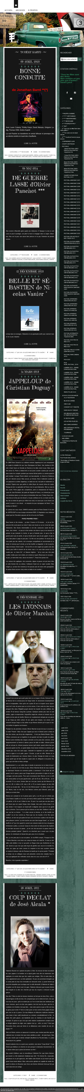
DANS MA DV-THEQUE (71, 410)
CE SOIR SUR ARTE (66, 555)
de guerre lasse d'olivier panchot (20, 258)
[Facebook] (67, 92)
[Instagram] (75, 92)
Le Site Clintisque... (66, 455)
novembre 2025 (66, 751)
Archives (20, 10)
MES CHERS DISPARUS (71, 424)
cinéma (36, 155)
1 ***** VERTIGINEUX (68, 116)
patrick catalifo (42, 876)
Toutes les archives (67, 755)
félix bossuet (43, 358)
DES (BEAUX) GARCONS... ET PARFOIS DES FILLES (71, 414)
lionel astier (51, 874)
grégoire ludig (27, 156)
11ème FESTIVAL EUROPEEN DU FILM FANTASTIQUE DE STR (71, 157)
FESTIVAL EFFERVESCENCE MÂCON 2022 (70, 329)
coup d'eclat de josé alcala (17, 1078)
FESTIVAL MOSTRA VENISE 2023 (71, 345)
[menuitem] (8, 10)
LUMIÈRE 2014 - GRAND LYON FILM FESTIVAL (71, 388)
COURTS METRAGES (68, 144)
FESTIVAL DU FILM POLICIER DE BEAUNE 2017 (71, 281)
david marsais (16, 156)
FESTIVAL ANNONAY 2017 (72, 211)
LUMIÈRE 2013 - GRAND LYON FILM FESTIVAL (71, 383)
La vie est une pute (67, 436)
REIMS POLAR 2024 (70, 392)
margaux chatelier (31, 359)
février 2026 (65, 743)
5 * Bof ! (24, 1075)
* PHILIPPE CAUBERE (68, 113)
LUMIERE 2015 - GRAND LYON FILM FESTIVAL (71, 368)
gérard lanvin (41, 874)
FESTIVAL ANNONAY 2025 (72, 233)
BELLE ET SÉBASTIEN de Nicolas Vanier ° (30, 287)
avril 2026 (64, 738)
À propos (33, 10)
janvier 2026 (65, 746)
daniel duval (11, 876)
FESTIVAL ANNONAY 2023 (72, 227)
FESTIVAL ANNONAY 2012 (72, 196)
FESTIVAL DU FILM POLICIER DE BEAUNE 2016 (71, 276)
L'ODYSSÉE (64, 591)
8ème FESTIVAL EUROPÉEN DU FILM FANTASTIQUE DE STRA (71, 163)
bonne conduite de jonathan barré (21, 155)
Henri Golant (64, 495)
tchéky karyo (20, 876)
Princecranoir (64, 646)
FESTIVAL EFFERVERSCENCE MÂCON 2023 (71, 304)
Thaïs (62, 691)
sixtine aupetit (46, 156)
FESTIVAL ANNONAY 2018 (72, 214)
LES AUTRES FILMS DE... (71, 421)
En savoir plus (10, 1090)
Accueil (9, 10)
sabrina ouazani (16, 259)
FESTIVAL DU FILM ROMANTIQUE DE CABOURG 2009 (71, 294)
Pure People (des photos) (68, 457)
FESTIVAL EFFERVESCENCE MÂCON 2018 (70, 324)
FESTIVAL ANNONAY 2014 (72, 202)
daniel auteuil (46, 584)
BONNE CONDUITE (30, 74)
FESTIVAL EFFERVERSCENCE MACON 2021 (71, 299)
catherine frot (33, 1078)
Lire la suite (30, 143)
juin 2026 (64, 733)
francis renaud (31, 876)
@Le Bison (63, 712)
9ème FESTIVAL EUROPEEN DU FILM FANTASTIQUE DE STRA (71, 170)
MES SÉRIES (65, 438)
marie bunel (34, 585)
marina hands (14, 585)
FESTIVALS (65, 146)
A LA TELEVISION (69, 397)
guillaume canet (35, 584)
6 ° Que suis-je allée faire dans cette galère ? (30, 352)
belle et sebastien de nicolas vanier (20, 358)
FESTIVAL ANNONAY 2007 (72, 180)
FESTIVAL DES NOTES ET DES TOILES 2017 (71, 237)
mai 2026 (64, 736)
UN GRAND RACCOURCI (68, 536)
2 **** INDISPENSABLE (69, 118)
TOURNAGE (67, 432)
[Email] (16, 4)
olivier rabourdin (29, 259)
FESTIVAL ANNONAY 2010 (72, 189)
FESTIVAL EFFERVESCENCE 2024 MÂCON (70, 314)
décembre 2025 (66, 749)
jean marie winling (42, 259)
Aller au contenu (7, 2)
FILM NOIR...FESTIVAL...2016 (71, 363)
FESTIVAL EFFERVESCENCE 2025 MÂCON (70, 319)
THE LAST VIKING (66, 582)
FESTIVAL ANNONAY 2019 (72, 218)
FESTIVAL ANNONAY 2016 (72, 208)
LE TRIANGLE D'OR (67, 564)
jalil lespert (37, 258)
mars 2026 (64, 741)
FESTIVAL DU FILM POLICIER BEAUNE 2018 (71, 257)
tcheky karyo (46, 258)
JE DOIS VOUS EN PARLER (70, 395)
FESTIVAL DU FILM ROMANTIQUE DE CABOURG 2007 (71, 287)
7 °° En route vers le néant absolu (69, 133)
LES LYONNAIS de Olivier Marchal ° (30, 613)
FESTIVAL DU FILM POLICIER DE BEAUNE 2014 (71, 267)
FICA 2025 (67, 359)
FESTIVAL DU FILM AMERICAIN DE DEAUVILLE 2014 (72, 242)
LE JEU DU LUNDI (69, 418)
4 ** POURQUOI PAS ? (69, 123)
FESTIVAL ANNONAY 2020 (72, 221)
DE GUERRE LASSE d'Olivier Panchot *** (30, 184)
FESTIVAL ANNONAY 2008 (72, 183)
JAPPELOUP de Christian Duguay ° (30, 384)
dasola (62, 617)
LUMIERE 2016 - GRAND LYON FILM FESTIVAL (71, 373)
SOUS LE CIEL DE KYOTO (68, 599)
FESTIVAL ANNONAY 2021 (72, 224)
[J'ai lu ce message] (82, 1089)
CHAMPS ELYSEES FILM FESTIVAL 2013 (71, 176)
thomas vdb (36, 156)
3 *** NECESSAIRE (23, 152)
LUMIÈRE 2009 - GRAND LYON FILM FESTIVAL (71, 378)
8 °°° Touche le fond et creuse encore (70, 138)
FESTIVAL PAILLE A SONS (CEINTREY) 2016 (71, 350)
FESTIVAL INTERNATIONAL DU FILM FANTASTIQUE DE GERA (71, 335)
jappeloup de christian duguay (18, 584)
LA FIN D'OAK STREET (68, 528)
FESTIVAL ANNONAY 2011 (72, 193)
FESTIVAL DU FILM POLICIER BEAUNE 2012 (71, 247)
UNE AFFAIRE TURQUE (68, 545)
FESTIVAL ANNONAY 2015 (72, 205)
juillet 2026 (64, 730)
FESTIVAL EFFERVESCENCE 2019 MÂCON (70, 309)
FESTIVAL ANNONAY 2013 (72, 199)
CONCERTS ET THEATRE (71, 407)
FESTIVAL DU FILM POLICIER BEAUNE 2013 (71, 252)
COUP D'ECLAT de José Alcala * (30, 900)
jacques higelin (44, 585)
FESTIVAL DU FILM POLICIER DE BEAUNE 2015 (71, 271)
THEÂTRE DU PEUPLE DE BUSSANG (68, 441)
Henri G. (62, 627)
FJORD (62, 519)
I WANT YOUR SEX (66, 574)
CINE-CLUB (67, 404)
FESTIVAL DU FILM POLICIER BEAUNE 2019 (71, 262)
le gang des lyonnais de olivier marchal (22, 874)
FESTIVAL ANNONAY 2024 (72, 230)
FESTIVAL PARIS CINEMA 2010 (71, 355)
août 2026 (64, 728)
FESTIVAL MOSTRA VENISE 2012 (71, 340)
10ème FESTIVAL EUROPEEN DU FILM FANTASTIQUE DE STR (71, 150)
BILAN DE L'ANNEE (69, 401)
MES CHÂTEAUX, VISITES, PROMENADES (71, 428)
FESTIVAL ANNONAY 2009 (72, 186)
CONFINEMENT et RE (68, 141)
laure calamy (43, 155)
